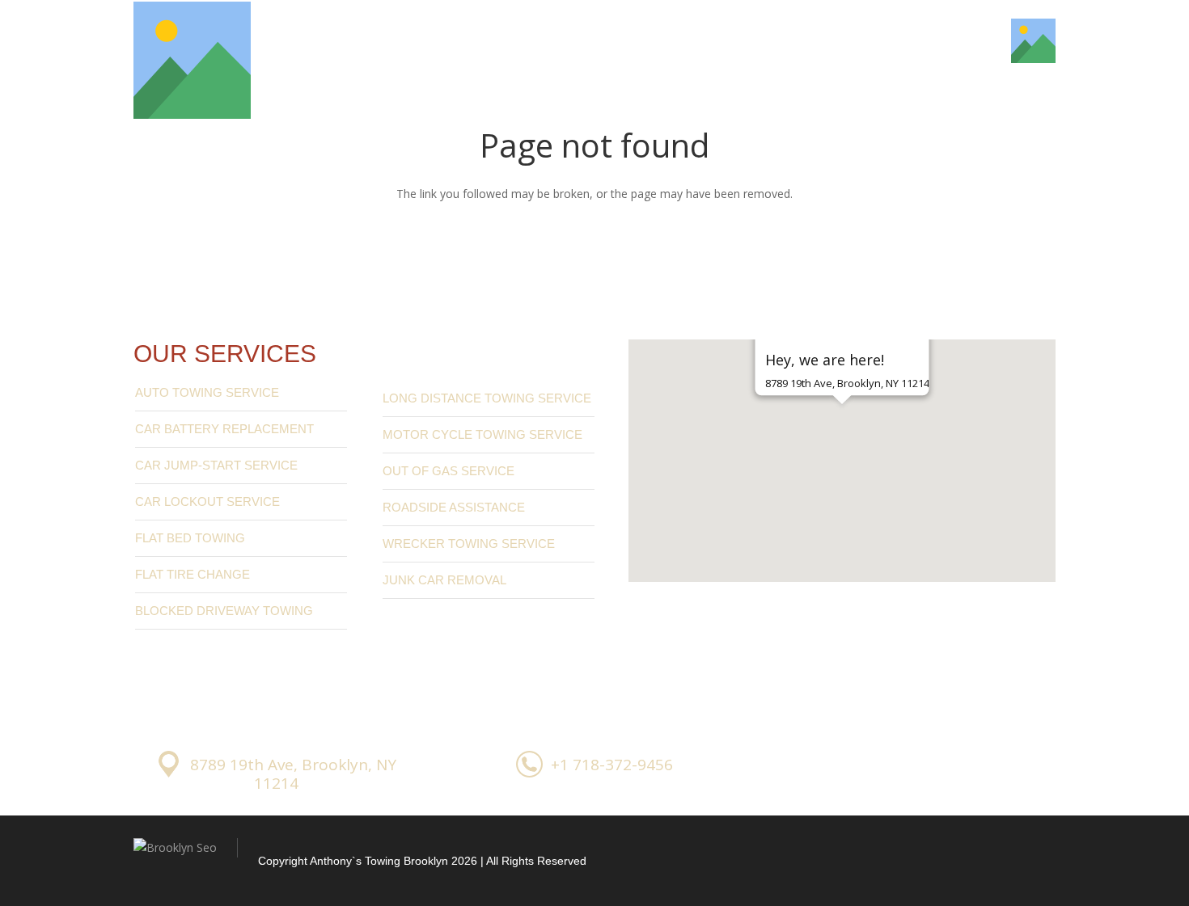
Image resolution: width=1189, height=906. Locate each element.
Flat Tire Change (192, 574)
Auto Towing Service (207, 392)
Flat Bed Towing (190, 538)
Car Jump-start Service (216, 465)
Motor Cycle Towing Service (482, 434)
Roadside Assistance (454, 507)
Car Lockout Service (207, 501)
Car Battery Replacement (224, 429)
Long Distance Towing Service (487, 398)
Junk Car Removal (444, 580)
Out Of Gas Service (448, 471)
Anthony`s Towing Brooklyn (379, 860)
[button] (842, 432)
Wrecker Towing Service (469, 543)
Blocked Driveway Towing (224, 610)
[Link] (192, 60)
